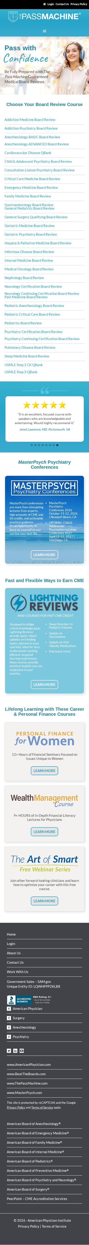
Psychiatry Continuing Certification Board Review (42, 339)
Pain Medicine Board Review (26, 297)
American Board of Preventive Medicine (38, 1170)
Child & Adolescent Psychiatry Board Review (38, 161)
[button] (32, 445)
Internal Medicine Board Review (29, 260)
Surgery (18, 1018)
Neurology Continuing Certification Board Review (42, 293)
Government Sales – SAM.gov (29, 981)
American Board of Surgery (28, 1189)
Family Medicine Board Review (28, 196)
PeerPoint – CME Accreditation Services (37, 1199)
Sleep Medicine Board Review (27, 356)
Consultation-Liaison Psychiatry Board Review (39, 170)
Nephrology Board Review (24, 278)
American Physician (27, 1008)
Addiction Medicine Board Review (30, 119)
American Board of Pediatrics (30, 1161)
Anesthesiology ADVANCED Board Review (37, 144)
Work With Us (17, 972)
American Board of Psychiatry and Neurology (41, 1180)
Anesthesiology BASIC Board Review (32, 137)
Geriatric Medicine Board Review (30, 225)
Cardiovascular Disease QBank (28, 153)
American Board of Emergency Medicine (38, 1133)
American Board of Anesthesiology (34, 1124)
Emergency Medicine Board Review (31, 187)
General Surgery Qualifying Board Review (36, 217)
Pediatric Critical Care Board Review (32, 314)
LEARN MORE (44, 555)
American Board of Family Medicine (34, 1142)
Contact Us (15, 962)
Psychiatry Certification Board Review (33, 332)
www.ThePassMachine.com (27, 1083)
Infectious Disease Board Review (29, 252)
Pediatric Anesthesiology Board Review (34, 305)
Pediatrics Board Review (23, 323)
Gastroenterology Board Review (29, 205)
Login (11, 944)
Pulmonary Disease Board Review (30, 347)
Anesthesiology (24, 1027)
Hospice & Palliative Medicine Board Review (38, 243)
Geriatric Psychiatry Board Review (31, 234)
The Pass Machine (44, 16)
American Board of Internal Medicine (35, 1152)
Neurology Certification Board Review (33, 286)
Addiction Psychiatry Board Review (31, 128)
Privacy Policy (16, 1107)
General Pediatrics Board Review (29, 208)
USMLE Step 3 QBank (21, 372)
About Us (14, 953)
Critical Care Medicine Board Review (32, 179)
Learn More (44, 771)
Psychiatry (20, 1037)
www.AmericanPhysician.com (29, 1064)
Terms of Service (42, 1107)
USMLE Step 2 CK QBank (24, 365)
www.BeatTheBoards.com (26, 1074)
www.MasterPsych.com (24, 1093)
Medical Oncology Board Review (29, 269)
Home (11, 934)
